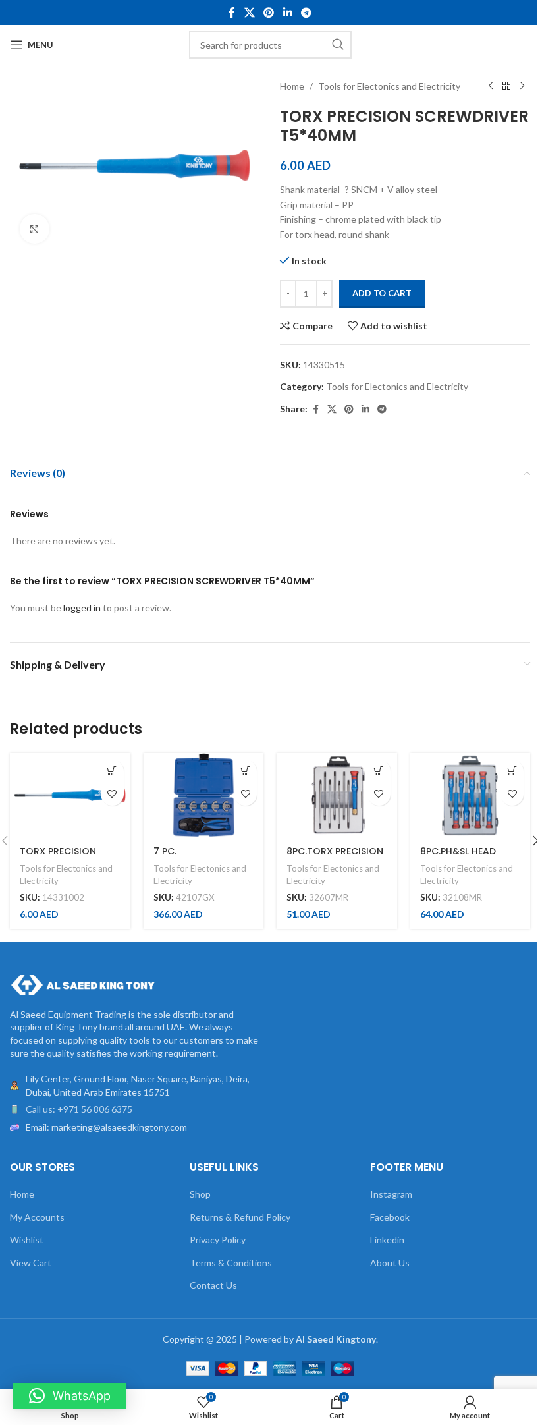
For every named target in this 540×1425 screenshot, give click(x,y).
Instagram (391, 1194)
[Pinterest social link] (269, 12)
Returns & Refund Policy (240, 1217)
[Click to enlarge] (34, 229)
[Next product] (522, 86)
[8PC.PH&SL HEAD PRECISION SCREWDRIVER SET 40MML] (470, 795)
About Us (390, 1262)
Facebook (390, 1217)
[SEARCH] (338, 45)
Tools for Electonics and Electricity (389, 86)
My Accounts (37, 1217)
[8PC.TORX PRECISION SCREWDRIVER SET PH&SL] (337, 795)
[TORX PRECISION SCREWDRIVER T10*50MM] (70, 795)
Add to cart (382, 293)
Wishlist (26, 1239)
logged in (82, 607)
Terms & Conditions (231, 1262)
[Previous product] (491, 86)
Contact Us (213, 1285)
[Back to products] (506, 86)
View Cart (30, 1262)
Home (292, 86)
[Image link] (82, 983)
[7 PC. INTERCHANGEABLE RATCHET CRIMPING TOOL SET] (204, 795)
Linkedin (387, 1239)
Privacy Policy (218, 1239)
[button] (112, 771)
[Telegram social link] (305, 12)
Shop (200, 1194)
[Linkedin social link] (287, 12)
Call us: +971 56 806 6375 (79, 1109)
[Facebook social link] (232, 12)
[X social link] (249, 12)
